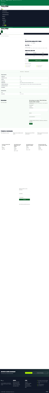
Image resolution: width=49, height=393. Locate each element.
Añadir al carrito (38, 60)
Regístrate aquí (28, 204)
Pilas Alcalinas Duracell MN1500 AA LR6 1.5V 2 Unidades (17, 145)
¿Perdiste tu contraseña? (24, 201)
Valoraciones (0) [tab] (27, 71)
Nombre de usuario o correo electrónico (23, 189)
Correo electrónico (32, 116)
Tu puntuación (31, 105)
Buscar (23, 7)
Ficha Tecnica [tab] (22, 71)
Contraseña (20, 193)
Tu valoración (31, 107)
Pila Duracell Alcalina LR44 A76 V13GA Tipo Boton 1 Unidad (42, 145)
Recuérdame (21, 197)
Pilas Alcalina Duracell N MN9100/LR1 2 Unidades (29, 145)
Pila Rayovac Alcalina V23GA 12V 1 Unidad (6, 145)
